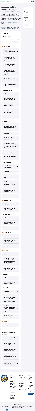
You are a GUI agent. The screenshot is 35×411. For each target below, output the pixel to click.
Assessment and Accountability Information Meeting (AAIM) (9, 51)
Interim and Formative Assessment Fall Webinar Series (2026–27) (9, 111)
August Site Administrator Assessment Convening (9, 65)
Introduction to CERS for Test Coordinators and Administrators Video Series (10, 363)
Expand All (17, 39)
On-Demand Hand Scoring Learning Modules (9, 344)
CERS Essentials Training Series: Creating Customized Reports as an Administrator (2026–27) (10, 145)
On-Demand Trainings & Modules (11, 22)
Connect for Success (8, 116)
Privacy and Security (18, 404)
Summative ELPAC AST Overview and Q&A (8, 166)
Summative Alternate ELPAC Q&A (10, 176)
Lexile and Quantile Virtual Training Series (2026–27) (9, 99)
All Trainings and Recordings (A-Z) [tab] (18, 41)
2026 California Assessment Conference (10, 157)
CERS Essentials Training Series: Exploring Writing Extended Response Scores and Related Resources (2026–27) (9, 261)
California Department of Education (11, 406)
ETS (26, 406)
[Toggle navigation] (32, 1)
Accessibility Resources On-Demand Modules (10, 338)
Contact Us (30, 393)
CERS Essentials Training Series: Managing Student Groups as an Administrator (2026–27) (9, 72)
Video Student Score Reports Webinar (10, 85)
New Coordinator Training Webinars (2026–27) (9, 79)
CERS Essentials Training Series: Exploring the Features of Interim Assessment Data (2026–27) (10, 127)
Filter (12, 39)
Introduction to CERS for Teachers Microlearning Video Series (10, 356)
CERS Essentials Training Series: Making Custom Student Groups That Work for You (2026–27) (9, 183)
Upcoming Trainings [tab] (8, 41)
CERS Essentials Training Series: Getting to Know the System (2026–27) (9, 59)
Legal (14, 404)
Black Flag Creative (14, 407)
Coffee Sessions (7, 93)
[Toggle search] (29, 1)
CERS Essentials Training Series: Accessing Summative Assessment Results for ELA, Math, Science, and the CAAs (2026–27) (10, 308)
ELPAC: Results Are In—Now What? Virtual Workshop (10, 350)
